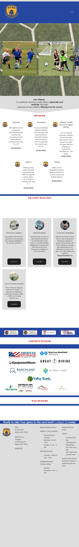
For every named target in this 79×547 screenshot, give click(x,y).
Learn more (14, 261)
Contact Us (19, 448)
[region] (39, 59)
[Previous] (7, 58)
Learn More (39, 261)
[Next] (72, 58)
